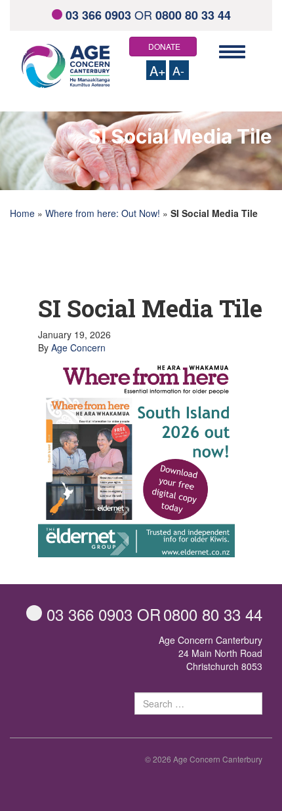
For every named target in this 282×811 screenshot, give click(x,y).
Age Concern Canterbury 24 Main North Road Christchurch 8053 (210, 653)
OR (148, 14)
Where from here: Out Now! (102, 213)
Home (22, 213)
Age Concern (78, 347)
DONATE (164, 46)
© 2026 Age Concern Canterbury (203, 758)
